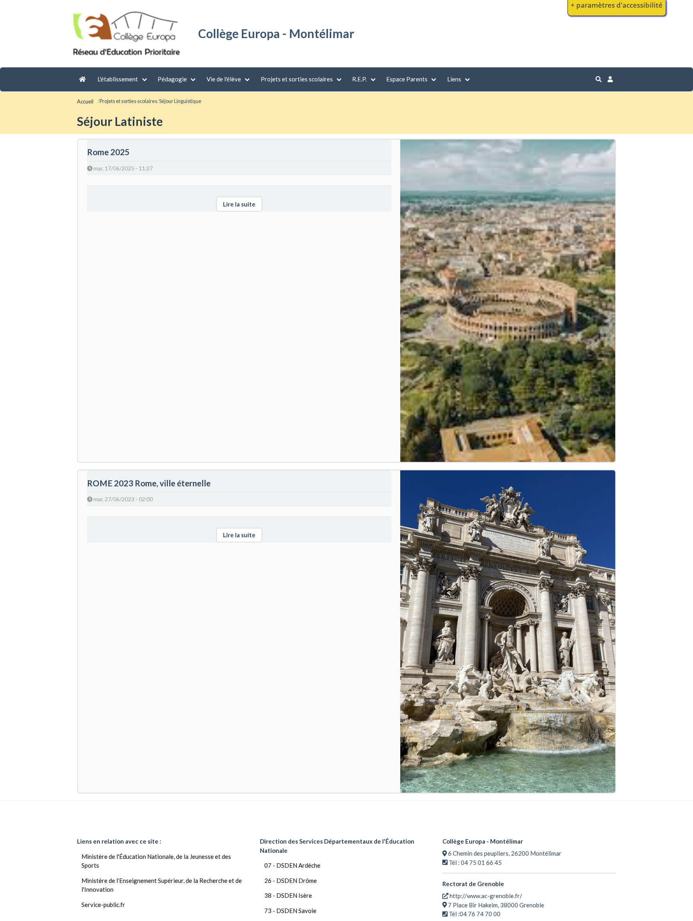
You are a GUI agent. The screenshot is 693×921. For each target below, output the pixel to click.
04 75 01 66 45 (481, 862)
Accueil (85, 101)
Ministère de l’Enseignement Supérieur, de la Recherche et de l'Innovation (161, 885)
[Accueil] (127, 56)
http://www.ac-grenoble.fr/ (486, 895)
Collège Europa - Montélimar (276, 33)
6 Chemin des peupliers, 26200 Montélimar (504, 853)
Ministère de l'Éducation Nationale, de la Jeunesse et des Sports (156, 861)
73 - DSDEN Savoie (290, 910)
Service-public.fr (103, 904)
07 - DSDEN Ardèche (292, 865)
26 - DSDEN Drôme (290, 880)
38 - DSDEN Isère (288, 895)
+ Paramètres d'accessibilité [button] (617, 5)
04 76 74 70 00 (480, 913)
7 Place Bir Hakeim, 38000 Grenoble (496, 905)
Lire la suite (239, 204)
